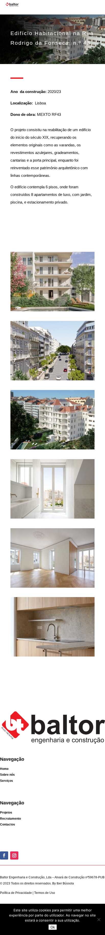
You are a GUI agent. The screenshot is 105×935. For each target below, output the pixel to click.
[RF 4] (52, 518)
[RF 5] (52, 587)
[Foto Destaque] (52, 311)
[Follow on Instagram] (14, 855)
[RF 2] (52, 380)
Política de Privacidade (16, 893)
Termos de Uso (44, 893)
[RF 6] (52, 656)
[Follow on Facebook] (4, 855)
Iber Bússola (65, 883)
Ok (52, 927)
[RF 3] (52, 449)
